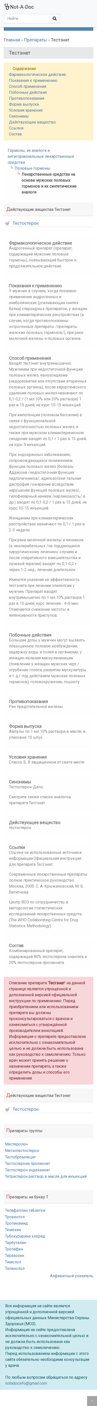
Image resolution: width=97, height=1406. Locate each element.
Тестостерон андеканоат (27, 1170)
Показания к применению (33, 80)
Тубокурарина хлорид (25, 1236)
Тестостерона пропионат (27, 1163)
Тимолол (13, 1262)
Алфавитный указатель (71, 1276)
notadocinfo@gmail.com (26, 1383)
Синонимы (19, 116)
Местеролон (16, 1144)
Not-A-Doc (22, 7)
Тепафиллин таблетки (25, 1210)
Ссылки (16, 128)
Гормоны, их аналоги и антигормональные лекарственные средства (41, 156)
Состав (15, 134)
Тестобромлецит (20, 1157)
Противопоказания (26, 98)
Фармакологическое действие (37, 74)
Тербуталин (15, 1242)
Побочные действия (28, 92)
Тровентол (15, 1216)
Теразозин (14, 1255)
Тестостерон (25, 223)
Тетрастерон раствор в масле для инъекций (46, 1176)
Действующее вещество (32, 122)
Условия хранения (26, 110)
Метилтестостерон (22, 1150)
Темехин (13, 1229)
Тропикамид (16, 1223)
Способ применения (27, 86)
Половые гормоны (32, 168)
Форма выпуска (24, 104)
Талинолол (15, 1268)
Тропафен (14, 1249)
